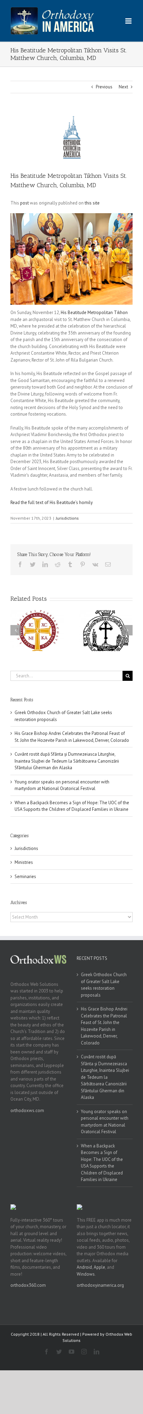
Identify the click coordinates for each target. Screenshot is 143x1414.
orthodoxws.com (27, 1110)
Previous (104, 87)
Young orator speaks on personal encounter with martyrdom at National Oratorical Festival (104, 1122)
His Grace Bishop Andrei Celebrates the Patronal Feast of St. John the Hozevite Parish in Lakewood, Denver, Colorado (104, 1026)
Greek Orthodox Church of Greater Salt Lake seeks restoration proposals (104, 985)
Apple (99, 1267)
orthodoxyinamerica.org (100, 1285)
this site (92, 203)
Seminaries (25, 876)
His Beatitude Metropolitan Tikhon (94, 312)
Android (84, 1267)
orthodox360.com (28, 1285)
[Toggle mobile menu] (129, 21)
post (24, 203)
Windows (86, 1274)
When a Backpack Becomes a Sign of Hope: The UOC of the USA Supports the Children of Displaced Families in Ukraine (102, 1163)
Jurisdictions (67, 518)
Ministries (24, 862)
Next (123, 87)
